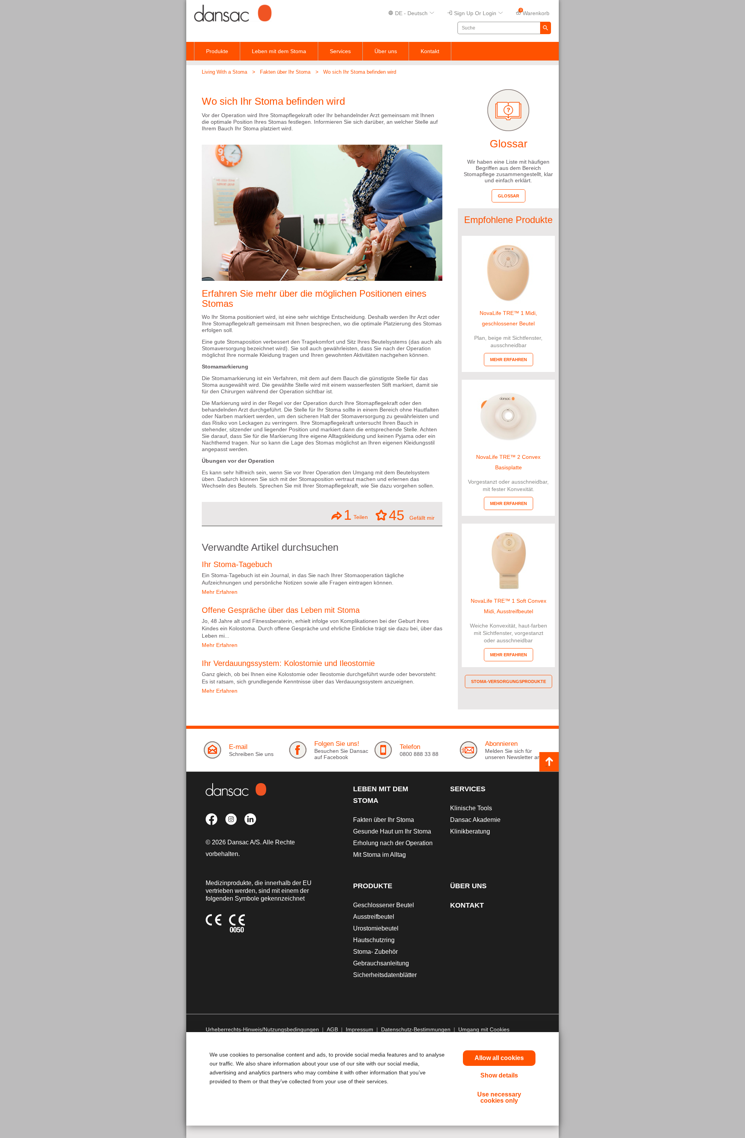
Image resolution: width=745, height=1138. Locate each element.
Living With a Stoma (224, 72)
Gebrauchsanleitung (381, 963)
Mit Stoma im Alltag (379, 854)
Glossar (508, 196)
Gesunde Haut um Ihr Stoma (392, 831)
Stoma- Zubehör (375, 951)
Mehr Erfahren (219, 592)
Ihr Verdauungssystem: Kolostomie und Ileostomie (288, 663)
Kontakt (430, 51)
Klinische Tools (471, 808)
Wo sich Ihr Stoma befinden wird (359, 72)
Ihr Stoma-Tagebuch (237, 564)
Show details (499, 1075)
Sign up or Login (475, 13)
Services (340, 51)
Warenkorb (535, 12)
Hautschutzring (374, 940)
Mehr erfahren (508, 359)
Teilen (356, 515)
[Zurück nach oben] (549, 761)
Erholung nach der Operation (393, 843)
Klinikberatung (470, 831)
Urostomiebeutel (375, 928)
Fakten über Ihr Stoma (285, 72)
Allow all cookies (499, 1058)
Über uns (385, 51)
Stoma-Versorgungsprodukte (508, 681)
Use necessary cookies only (499, 1097)
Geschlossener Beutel (383, 905)
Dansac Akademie (475, 819)
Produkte (217, 51)
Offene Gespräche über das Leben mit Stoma (281, 610)
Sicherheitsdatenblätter (385, 975)
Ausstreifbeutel (373, 916)
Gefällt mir (412, 515)
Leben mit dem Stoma (279, 51)
